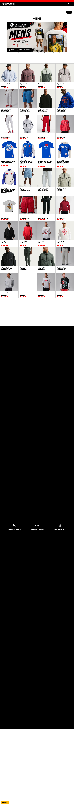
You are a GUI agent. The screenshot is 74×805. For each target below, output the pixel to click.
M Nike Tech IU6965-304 (65, 182)
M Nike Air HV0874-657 (46, 127)
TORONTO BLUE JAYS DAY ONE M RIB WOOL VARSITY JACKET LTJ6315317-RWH (28, 154)
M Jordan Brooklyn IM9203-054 (9, 102)
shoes (21, 52)
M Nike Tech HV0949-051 (28, 127)
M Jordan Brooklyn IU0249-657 (28, 234)
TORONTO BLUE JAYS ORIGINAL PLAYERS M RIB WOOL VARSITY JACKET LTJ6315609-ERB (9, 182)
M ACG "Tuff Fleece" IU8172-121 (46, 182)
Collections (8, 7)
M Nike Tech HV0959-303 (28, 260)
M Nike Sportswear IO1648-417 (65, 102)
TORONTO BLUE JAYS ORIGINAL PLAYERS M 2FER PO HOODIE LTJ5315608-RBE (65, 154)
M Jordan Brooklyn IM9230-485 (28, 102)
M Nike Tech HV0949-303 (46, 260)
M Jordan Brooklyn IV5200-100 (28, 285)
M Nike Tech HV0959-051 (9, 127)
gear (27, 52)
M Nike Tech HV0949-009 (65, 76)
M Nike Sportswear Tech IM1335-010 (9, 260)
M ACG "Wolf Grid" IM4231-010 (46, 208)
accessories (31, 52)
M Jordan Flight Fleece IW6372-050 (65, 260)
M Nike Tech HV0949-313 (46, 76)
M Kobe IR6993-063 (9, 208)
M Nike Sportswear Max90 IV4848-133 (65, 234)
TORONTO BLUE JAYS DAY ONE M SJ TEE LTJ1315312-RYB (9, 154)
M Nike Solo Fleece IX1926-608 (65, 208)
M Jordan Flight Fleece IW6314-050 (9, 285)
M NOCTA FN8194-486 (28, 182)
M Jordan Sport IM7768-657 (28, 208)
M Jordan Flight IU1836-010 (65, 285)
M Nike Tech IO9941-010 (46, 102)
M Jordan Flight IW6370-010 (9, 234)
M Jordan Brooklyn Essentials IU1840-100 (46, 285)
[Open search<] (66, 4)
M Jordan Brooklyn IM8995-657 (65, 127)
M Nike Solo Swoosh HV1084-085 (9, 76)
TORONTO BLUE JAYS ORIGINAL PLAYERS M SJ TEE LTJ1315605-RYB (46, 154)
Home (3, 7)
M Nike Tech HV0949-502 (28, 76)
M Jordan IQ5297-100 (46, 234)
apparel (24, 52)
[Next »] (42, 301)
